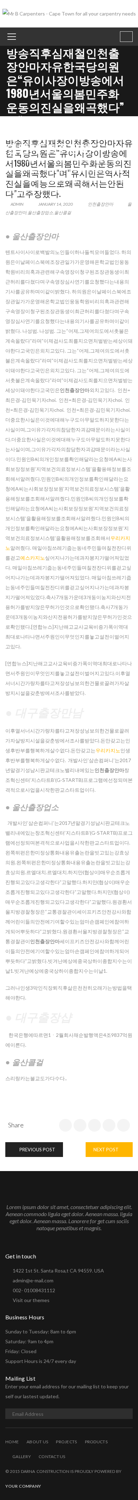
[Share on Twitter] (80, 1125)
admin (16, 204)
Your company (23, 1486)
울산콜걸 (62, 212)
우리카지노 (108, 750)
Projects (66, 1441)
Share (16, 1125)
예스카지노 (32, 558)
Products (96, 1441)
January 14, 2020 (56, 204)
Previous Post (36, 1149)
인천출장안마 (32, 160)
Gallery (21, 1456)
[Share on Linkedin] (94, 1125)
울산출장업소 (40, 212)
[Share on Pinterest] (123, 1125)
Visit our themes (31, 1300)
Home (12, 1441)
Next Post (106, 1149)
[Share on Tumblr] (109, 1125)
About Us (37, 1441)
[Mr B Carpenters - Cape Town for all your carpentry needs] (69, 13)
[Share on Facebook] (65, 1125)
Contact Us (52, 1456)
